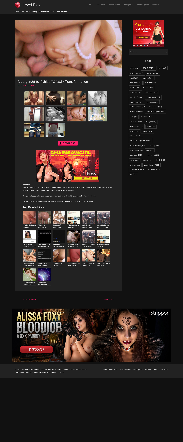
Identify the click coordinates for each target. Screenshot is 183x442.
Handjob (151, 122)
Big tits (136, 97)
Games (147, 117)
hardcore (136, 127)
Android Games (114, 5)
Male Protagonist (140, 140)
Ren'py (134, 160)
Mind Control (136, 150)
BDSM (134, 87)
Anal (134, 78)
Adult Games (100, 5)
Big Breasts (151, 92)
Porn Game (153, 155)
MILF (154, 146)
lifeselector (135, 136)
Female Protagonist (155, 111)
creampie (152, 102)
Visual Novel (137, 170)
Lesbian (147, 131)
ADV (162, 68)
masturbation (137, 146)
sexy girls (135, 165)
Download (69, 143)
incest (134, 131)
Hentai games (128, 5)
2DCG (134, 68)
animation (150, 83)
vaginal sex (151, 165)
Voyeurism (154, 170)
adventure (136, 73)
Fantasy (136, 111)
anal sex (148, 78)
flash (133, 117)
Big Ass (148, 87)
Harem (151, 127)
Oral (149, 150)
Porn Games (156, 5)
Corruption (136, 102)
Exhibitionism (155, 107)
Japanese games (142, 5)
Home (90, 5)
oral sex (136, 155)
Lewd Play (31, 5)
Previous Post (29, 300)
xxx (133, 174)
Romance (147, 160)
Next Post (109, 300)
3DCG (148, 68)
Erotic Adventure (138, 107)
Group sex (136, 122)
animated (135, 83)
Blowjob (153, 97)
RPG (160, 160)
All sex (152, 73)
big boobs (135, 92)
